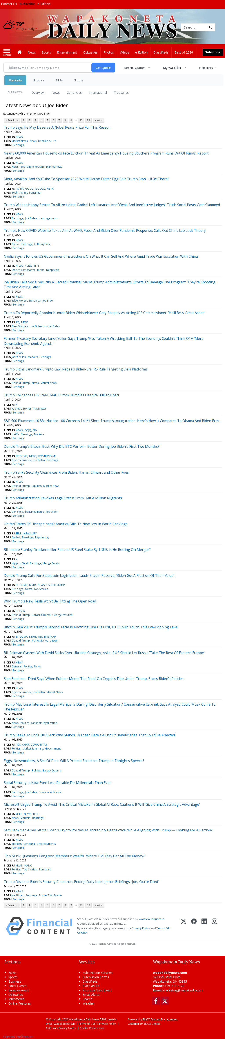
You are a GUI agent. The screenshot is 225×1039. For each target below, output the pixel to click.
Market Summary (32, 748)
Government (53, 748)
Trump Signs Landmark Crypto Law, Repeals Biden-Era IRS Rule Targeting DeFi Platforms (76, 369)
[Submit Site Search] (210, 27)
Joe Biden (31, 218)
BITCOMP (21, 456)
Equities (37, 486)
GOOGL (40, 189)
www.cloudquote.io (151, 919)
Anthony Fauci (42, 244)
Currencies (74, 92)
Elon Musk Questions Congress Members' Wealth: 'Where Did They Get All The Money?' (74, 856)
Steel (18, 408)
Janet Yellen (19, 357)
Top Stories (41, 589)
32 (81, 120)
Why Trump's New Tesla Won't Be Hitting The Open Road (50, 601)
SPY (35, 430)
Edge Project (19, 300)
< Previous (11, 120)
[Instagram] (214, 926)
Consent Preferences (18, 1037)
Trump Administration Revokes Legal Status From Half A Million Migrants (63, 498)
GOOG (29, 189)
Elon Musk (44, 869)
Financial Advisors (50, 792)
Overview (38, 92)
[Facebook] (193, 926)
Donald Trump (21, 383)
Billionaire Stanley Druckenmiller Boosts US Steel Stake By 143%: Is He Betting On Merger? (77, 549)
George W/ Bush (62, 615)
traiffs (15, 434)
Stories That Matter (23, 270)
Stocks (38, 80)
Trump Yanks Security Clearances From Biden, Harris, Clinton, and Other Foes (66, 472)
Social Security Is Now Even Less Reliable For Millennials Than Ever (57, 782)
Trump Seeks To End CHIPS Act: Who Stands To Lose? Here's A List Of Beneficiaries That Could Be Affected (89, 735)
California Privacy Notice (61, 1028)
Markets (15, 80)
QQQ (28, 430)
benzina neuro (47, 141)
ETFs (59, 80)
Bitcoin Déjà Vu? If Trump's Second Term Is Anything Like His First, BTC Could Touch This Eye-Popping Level (91, 627)
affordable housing (32, 167)
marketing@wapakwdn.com (183, 990)
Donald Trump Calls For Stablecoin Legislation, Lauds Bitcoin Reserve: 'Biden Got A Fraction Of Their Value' (89, 575)
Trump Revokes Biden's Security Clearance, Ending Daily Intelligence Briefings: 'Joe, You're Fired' (81, 881)
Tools (78, 80)
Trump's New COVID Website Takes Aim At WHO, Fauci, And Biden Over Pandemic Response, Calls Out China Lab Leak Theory (105, 230)
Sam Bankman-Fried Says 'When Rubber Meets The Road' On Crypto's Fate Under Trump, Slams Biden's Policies (93, 678)
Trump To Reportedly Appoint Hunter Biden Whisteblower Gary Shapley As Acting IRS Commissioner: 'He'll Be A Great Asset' (104, 312)
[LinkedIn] (204, 926)
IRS (17, 322)
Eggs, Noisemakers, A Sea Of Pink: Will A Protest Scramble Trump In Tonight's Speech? (74, 760)
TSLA (22, 611)
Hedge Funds (51, 563)
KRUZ (19, 865)
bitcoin (54, 640)
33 (88, 120)
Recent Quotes (134, 68)
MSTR (32, 585)
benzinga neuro (48, 218)
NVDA (28, 266)
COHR (34, 744)
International (98, 92)
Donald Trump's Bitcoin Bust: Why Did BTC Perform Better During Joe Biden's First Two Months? (81, 446)
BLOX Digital (152, 1023)
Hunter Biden (52, 326)
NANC (28, 865)
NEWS (19, 137)
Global (16, 537)
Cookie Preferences (92, 1028)
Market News (20, 141)
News (56, 92)
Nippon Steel (20, 563)
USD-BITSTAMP (47, 456)
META (50, 189)
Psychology (42, 537)
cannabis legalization (44, 723)
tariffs (40, 270)
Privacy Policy (141, 928)
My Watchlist (172, 68)
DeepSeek (52, 270)
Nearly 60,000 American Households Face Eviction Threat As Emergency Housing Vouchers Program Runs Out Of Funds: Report (106, 153)
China (15, 244)
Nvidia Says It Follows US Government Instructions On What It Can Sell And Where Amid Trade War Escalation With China (101, 256)
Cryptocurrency (21, 460)
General (17, 666)
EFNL (19, 533)
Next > (98, 120)
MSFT (19, 814)
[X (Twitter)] (183, 926)
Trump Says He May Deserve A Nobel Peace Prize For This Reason (57, 127)
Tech (15, 192)
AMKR (25, 744)
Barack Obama (41, 615)
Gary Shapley (20, 326)
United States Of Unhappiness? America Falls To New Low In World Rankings (65, 523)
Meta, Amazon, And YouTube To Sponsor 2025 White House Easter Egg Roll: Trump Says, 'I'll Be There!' (86, 178)
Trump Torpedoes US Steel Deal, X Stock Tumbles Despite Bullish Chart (61, 395)
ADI (18, 744)
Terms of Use (87, 1023)
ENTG (43, 744)
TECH (37, 266)
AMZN (19, 189)
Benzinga (18, 145)
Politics (28, 666)
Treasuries (121, 92)
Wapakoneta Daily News (84, 1019)
